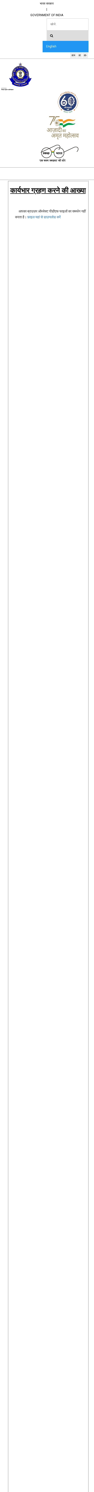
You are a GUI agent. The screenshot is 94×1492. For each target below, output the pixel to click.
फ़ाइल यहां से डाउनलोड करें (44, 217)
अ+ (73, 55)
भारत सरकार (47, 3)
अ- (85, 55)
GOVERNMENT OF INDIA (46, 15)
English (51, 46)
